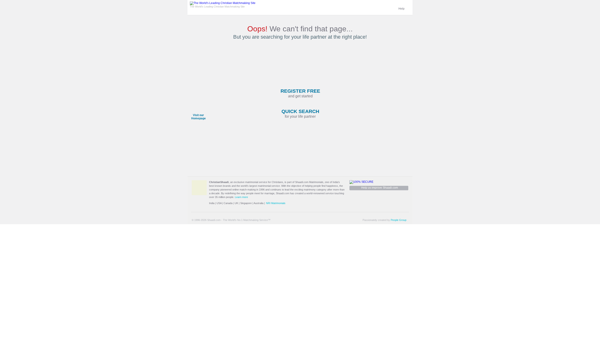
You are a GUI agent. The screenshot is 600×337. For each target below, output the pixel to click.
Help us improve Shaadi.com (379, 187)
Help (401, 8)
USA (219, 203)
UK (236, 203)
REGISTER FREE (300, 93)
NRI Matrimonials (275, 203)
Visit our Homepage (198, 117)
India (211, 203)
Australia (258, 203)
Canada (228, 203)
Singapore (246, 203)
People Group (398, 220)
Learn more (241, 197)
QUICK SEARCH (300, 113)
